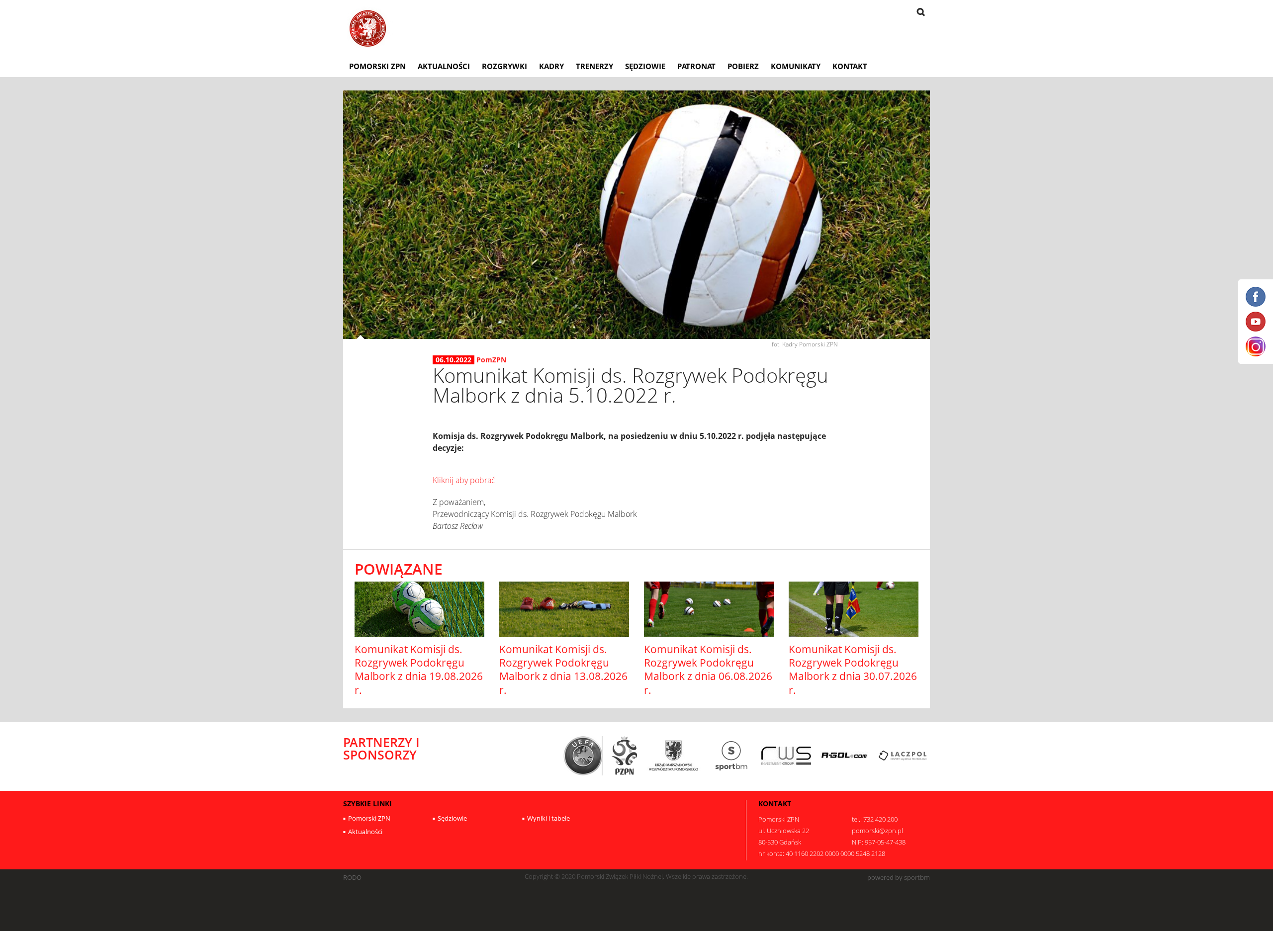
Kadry (551, 66)
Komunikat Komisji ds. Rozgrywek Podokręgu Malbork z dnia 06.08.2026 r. (708, 669)
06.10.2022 (453, 359)
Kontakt (849, 66)
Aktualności (444, 66)
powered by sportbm (898, 877)
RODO (352, 877)
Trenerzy (594, 66)
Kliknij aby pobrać (464, 480)
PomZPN (491, 359)
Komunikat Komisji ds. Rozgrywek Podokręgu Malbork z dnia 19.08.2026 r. (419, 669)
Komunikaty (795, 66)
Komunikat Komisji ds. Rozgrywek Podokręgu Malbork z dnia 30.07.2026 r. (853, 669)
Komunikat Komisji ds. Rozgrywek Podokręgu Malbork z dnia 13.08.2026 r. (563, 669)
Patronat (696, 66)
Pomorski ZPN (377, 66)
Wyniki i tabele (548, 818)
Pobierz (743, 66)
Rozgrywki (504, 66)
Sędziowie (645, 66)
